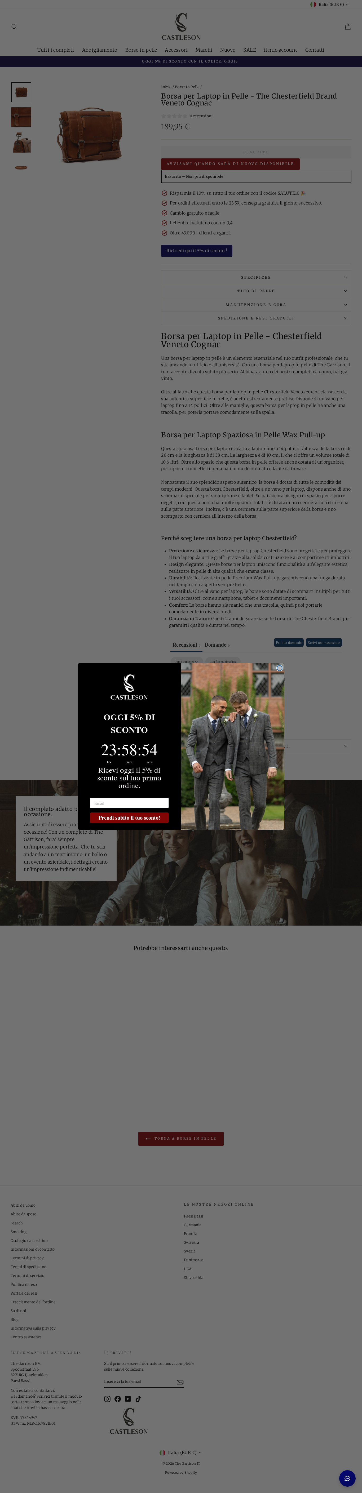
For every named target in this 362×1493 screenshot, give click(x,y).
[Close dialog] (279, 668)
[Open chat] (347, 1478)
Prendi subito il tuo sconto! (129, 817)
